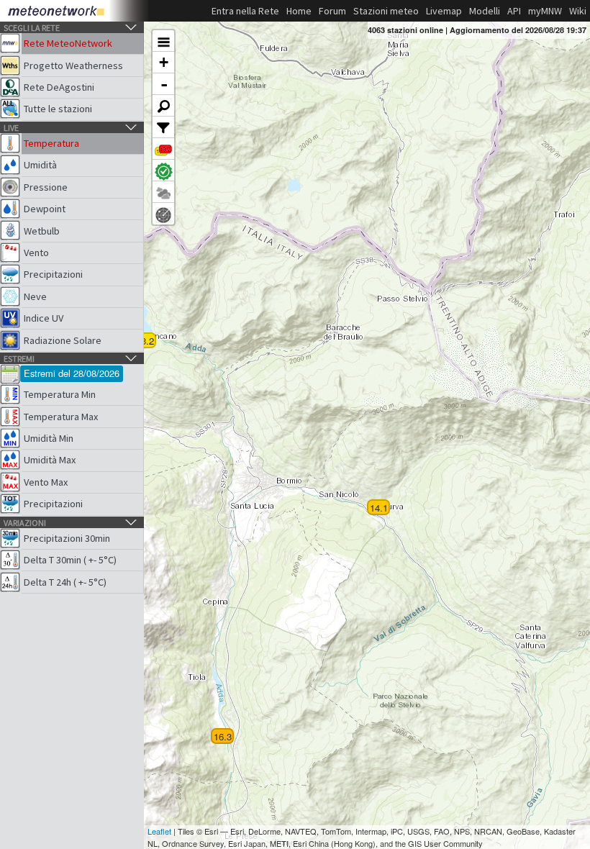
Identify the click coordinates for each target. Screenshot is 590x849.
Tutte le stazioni (58, 108)
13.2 (145, 341)
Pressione (46, 187)
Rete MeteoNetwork (68, 43)
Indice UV (43, 318)
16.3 (223, 736)
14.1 (379, 507)
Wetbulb (42, 230)
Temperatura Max (61, 416)
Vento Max (46, 482)
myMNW (545, 10)
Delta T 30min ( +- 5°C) (70, 559)
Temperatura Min (60, 394)
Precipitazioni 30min (67, 538)
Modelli (484, 10)
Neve (35, 296)
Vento (36, 252)
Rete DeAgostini (59, 87)
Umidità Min (48, 438)
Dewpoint (44, 208)
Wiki (577, 10)
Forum (332, 10)
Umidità (40, 164)
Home (299, 10)
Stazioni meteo (386, 10)
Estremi (19, 358)
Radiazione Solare (62, 340)
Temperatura (51, 143)
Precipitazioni (53, 274)
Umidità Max (50, 459)
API (514, 10)
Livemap (444, 10)
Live (11, 127)
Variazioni (25, 522)
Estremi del (71, 373)
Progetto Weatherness (73, 65)
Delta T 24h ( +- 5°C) (65, 582)
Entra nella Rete (245, 10)
